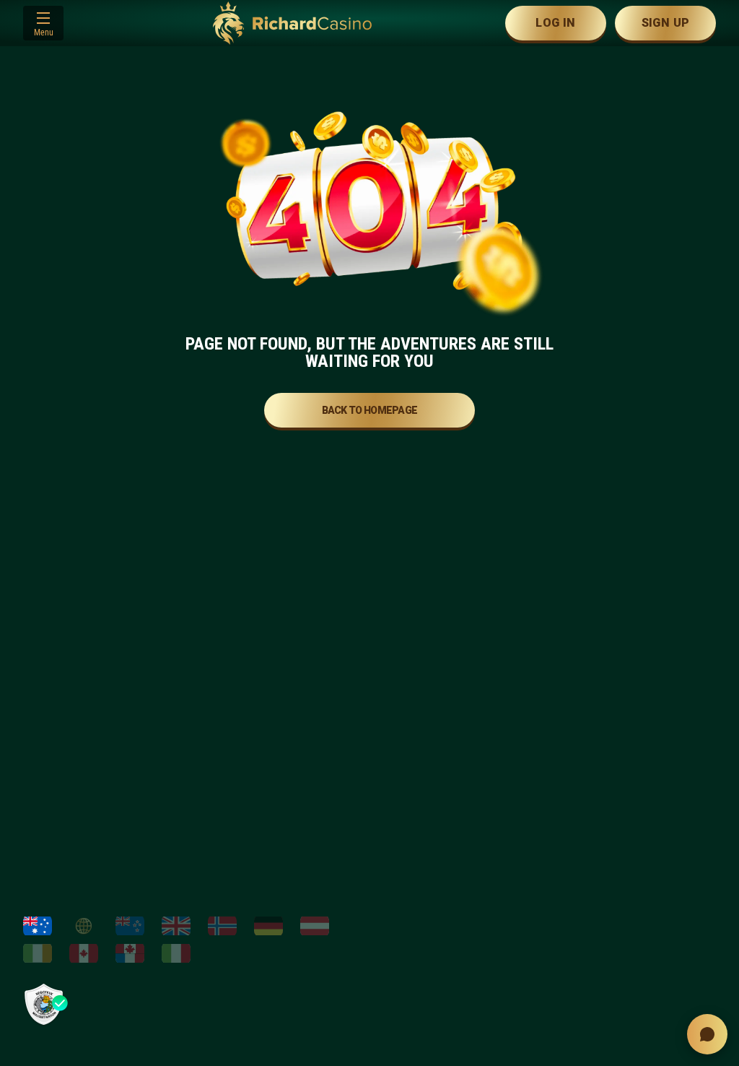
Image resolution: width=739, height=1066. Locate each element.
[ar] (83, 926)
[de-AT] (314, 926)
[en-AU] (37, 926)
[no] (222, 926)
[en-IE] (37, 953)
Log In (555, 23)
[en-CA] (83, 953)
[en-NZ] (129, 926)
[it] (176, 953)
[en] (176, 926)
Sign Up (666, 23)
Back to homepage (370, 410)
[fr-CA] (129, 953)
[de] (268, 926)
